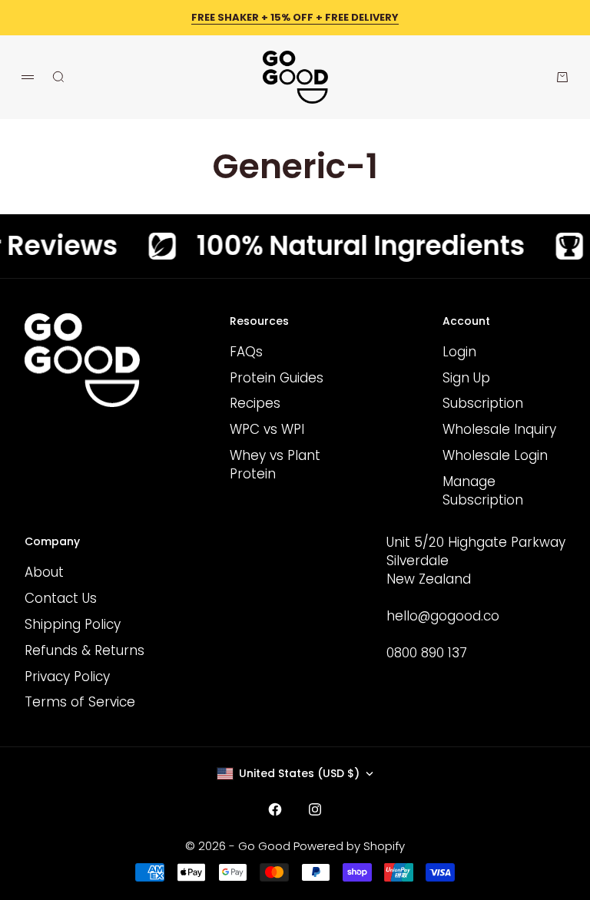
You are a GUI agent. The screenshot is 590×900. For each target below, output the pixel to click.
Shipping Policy (73, 624)
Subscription (482, 403)
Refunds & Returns (84, 650)
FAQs (246, 351)
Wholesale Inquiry (499, 429)
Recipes (255, 403)
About (44, 572)
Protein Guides (276, 378)
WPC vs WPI (267, 429)
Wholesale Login (495, 455)
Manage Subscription (482, 490)
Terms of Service (80, 702)
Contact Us (61, 598)
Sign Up (466, 378)
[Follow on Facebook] (275, 809)
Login (459, 351)
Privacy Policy (67, 676)
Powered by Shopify (349, 846)
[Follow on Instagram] (315, 809)
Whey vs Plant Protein (275, 464)
